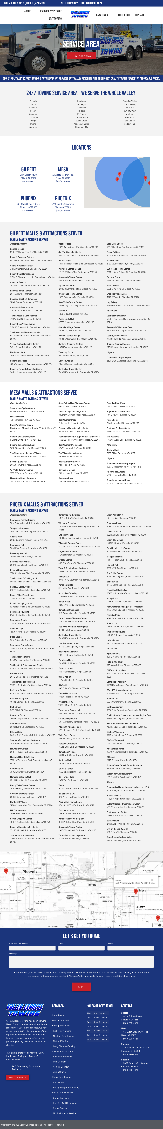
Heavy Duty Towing (61, 1076)
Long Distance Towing (64, 1046)
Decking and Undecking (65, 1103)
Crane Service (60, 1108)
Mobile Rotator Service (64, 1113)
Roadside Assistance (51, 11)
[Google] (153, 3)
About (27, 11)
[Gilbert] (28, 160)
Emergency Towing (61, 1025)
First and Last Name (18, 944)
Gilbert (28, 169)
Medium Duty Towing (63, 1036)
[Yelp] (160, 3)
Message (13, 954)
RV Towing (58, 1082)
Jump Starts (59, 1071)
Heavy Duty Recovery (62, 1092)
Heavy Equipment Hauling (66, 1087)
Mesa (63, 169)
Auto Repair (124, 15)
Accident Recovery (62, 1056)
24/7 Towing (55, 19)
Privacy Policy (17, 1056)
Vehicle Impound (60, 1020)
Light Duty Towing (62, 1030)
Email (61, 944)
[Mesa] (63, 160)
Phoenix (29, 198)
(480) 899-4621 (94, 3)
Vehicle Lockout (61, 1066)
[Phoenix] (28, 189)
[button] (145, 178)
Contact (139, 15)
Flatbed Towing (61, 1041)
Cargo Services (61, 1097)
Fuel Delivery (59, 1061)
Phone (110, 944)
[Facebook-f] (145, 3)
